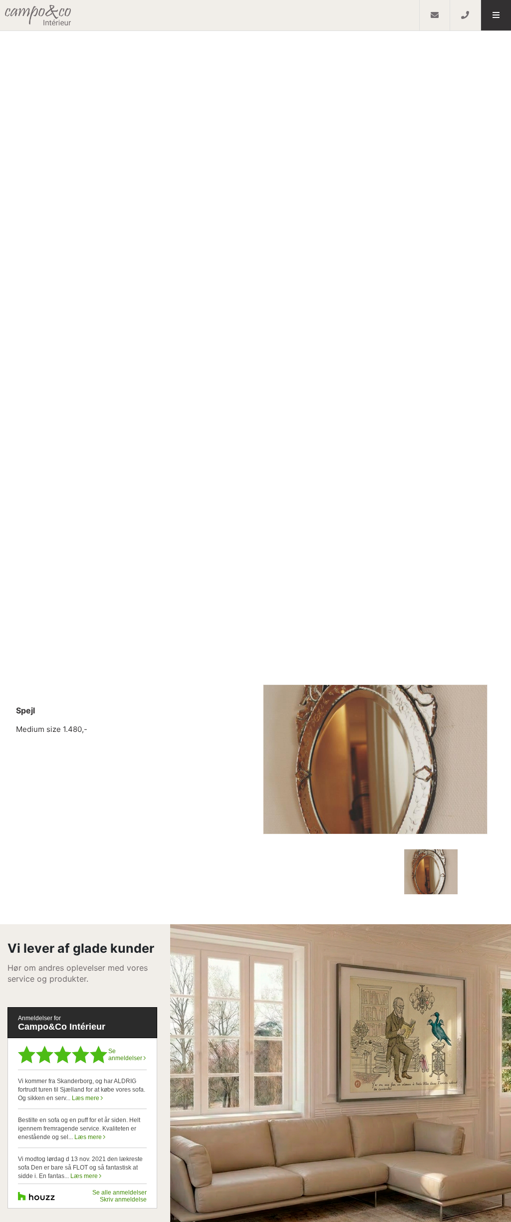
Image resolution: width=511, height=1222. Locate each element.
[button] (496, 15)
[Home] (209, 15)
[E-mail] (434, 15)
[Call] (465, 15)
